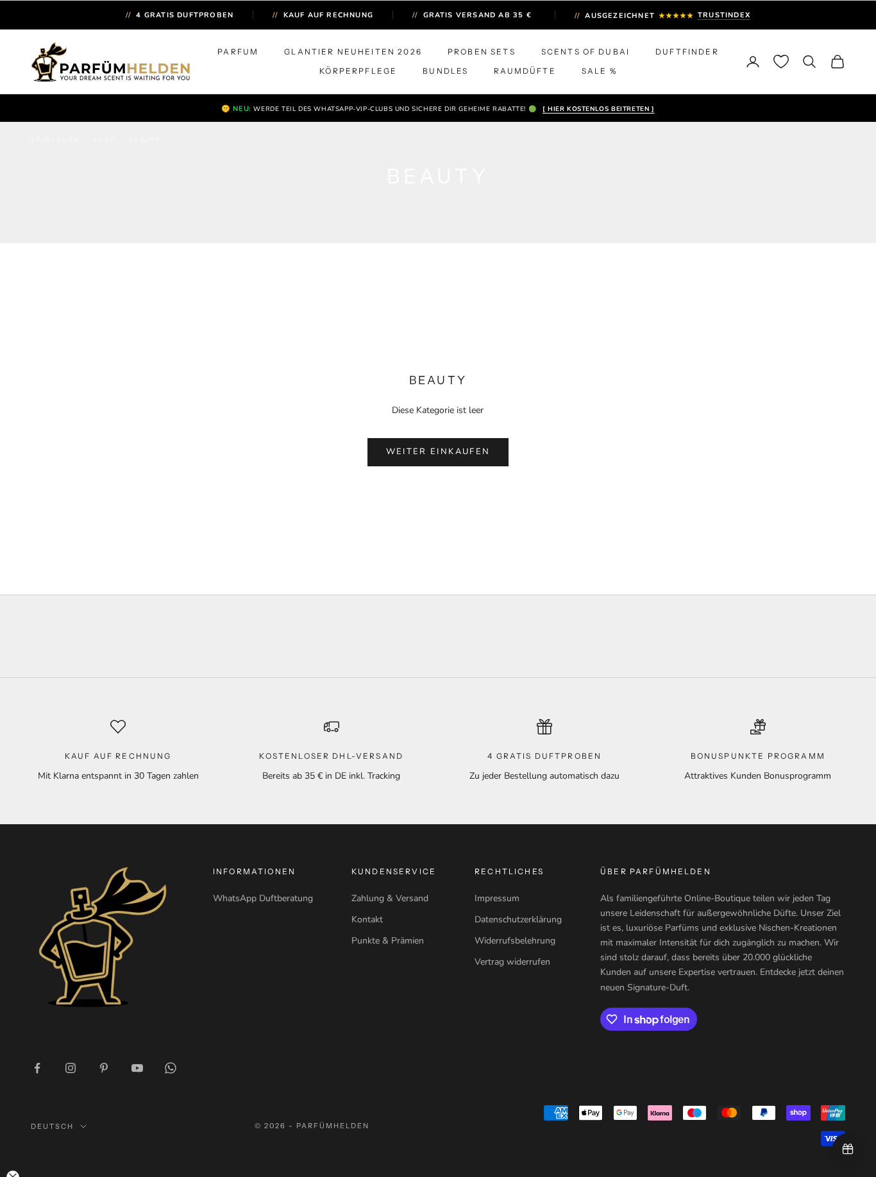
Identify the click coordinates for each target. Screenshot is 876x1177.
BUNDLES (445, 71)
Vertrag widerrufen (512, 962)
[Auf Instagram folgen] (70, 1068)
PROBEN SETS (482, 51)
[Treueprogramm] (847, 1148)
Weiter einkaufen (438, 451)
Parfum (237, 51)
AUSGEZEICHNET (662, 16)
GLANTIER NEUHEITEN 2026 (353, 51)
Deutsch (52, 1126)
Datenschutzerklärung (518, 919)
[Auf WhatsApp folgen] (170, 1068)
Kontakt (367, 919)
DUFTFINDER (687, 51)
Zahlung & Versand (389, 898)
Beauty (145, 139)
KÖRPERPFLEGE (358, 71)
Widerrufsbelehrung (515, 941)
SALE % (599, 71)
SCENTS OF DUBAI (585, 51)
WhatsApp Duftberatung (263, 898)
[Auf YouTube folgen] (137, 1068)
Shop (104, 139)
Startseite (55, 139)
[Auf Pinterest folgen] (103, 1068)
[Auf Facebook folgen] (37, 1068)
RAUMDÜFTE (524, 71)
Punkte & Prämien (387, 941)
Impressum (497, 898)
